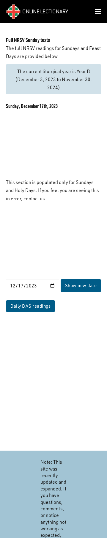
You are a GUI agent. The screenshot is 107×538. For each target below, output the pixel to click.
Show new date (81, 285)
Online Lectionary (45, 11)
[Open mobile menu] (98, 11)
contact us (34, 198)
